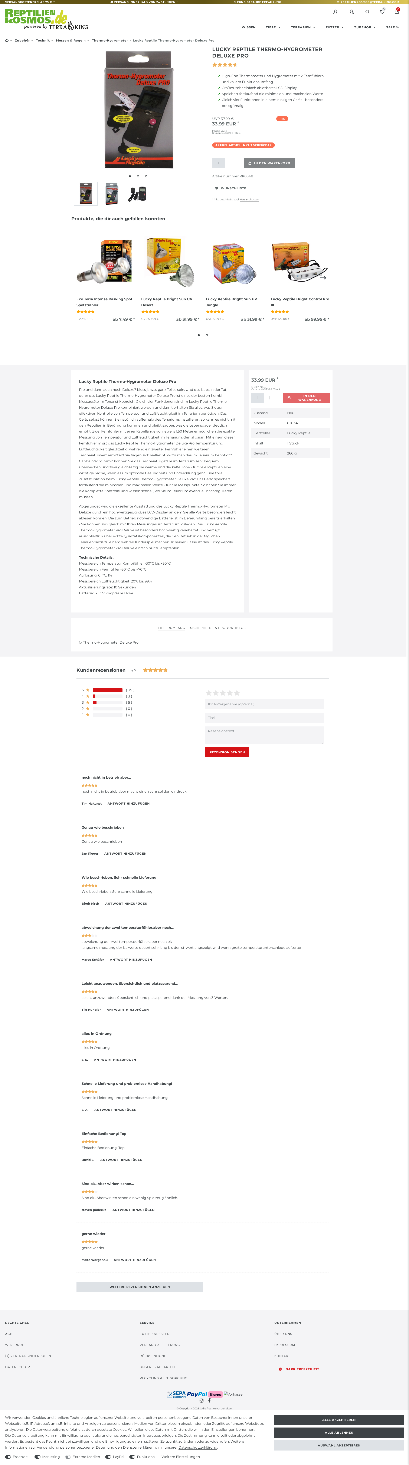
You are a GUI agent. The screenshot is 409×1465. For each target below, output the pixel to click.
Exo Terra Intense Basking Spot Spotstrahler (104, 302)
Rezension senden (227, 752)
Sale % (392, 27)
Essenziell (21, 1457)
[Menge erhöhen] (230, 163)
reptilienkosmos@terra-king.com (369, 2)
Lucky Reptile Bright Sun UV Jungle (231, 302)
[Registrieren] (352, 12)
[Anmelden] (336, 12)
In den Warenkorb (272, 163)
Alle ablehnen (339, 1433)
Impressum (284, 1345)
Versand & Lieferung (160, 1345)
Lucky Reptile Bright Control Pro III (300, 302)
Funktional (146, 1457)
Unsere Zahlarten (157, 1367)
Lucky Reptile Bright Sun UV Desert (166, 302)
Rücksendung (153, 1356)
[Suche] (367, 12)
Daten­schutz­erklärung (198, 1447)
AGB (9, 1334)
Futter (333, 27)
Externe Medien (86, 1457)
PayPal (118, 1457)
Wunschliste (233, 188)
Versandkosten (249, 199)
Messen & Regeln (70, 40)
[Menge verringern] (238, 163)
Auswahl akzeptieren (339, 1445)
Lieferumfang (171, 628)
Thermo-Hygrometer (109, 40)
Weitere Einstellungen (180, 1457)
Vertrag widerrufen (30, 1356)
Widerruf (14, 1345)
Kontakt (282, 1356)
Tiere (271, 27)
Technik (42, 40)
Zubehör (363, 27)
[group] (105, 262)
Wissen (249, 27)
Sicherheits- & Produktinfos (218, 628)
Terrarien (301, 27)
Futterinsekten (155, 1334)
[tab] (172, 628)
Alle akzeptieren (339, 1420)
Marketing (51, 1457)
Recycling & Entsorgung (163, 1378)
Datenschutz (17, 1367)
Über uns (283, 1334)
